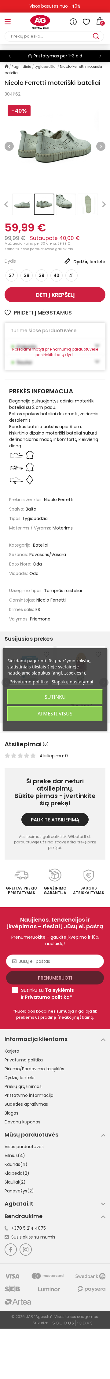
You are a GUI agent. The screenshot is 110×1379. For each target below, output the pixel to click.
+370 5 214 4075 (28, 1228)
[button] (100, 56)
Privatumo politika (24, 1060)
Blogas (11, 1113)
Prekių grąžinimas (23, 1086)
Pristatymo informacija (29, 1095)
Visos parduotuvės (24, 1147)
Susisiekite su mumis (33, 1237)
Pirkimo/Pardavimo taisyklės (34, 1069)
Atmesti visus (55, 713)
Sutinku (55, 696)
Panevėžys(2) (19, 1191)
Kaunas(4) (16, 1164)
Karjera (12, 1051)
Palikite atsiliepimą (55, 819)
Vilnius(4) (15, 1155)
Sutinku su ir (47, 993)
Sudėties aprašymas (26, 1104)
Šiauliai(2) (15, 1182)
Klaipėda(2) (17, 1173)
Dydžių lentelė (20, 1078)
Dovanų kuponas (22, 1122)
